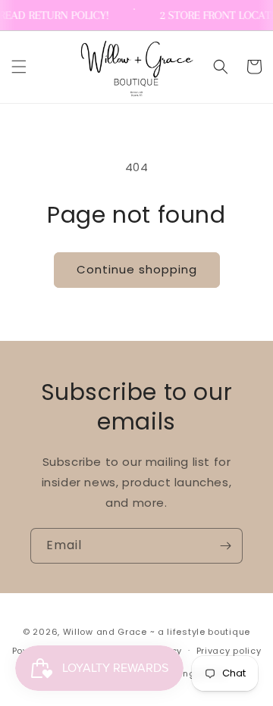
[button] (19, 66)
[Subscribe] (225, 546)
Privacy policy (229, 651)
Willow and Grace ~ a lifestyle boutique (156, 632)
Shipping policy (190, 673)
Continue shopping (137, 269)
